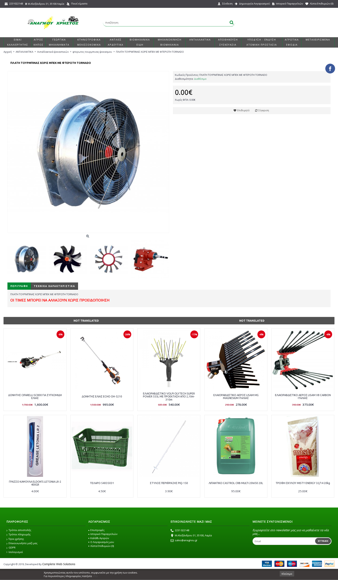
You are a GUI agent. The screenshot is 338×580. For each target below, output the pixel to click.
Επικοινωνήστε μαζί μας (23, 543)
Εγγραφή (323, 541)
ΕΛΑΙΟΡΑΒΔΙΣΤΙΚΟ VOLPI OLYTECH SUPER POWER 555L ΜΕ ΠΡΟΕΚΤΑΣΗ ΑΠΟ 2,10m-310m (169, 396)
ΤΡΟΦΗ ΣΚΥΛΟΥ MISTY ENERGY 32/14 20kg (303, 483)
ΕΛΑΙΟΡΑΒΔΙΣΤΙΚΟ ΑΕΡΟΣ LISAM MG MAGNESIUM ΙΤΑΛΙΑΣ (236, 397)
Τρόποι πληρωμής (20, 534)
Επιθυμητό (243, 110)
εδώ (95, 576)
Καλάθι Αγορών (99, 538)
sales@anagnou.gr (186, 540)
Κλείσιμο (287, 573)
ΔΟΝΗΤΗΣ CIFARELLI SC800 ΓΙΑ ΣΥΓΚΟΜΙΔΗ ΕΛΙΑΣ (35, 397)
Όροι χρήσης (16, 539)
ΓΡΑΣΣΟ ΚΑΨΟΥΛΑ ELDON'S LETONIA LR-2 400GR (35, 483)
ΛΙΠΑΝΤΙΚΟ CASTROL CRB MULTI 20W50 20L (236, 483)
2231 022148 (182, 530)
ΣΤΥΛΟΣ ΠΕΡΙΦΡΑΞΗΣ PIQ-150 (169, 483)
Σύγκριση (263, 110)
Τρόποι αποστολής (20, 530)
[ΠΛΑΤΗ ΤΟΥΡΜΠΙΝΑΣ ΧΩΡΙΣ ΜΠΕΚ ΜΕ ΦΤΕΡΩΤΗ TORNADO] (88, 152)
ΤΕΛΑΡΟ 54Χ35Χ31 (102, 483)
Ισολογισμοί (16, 552)
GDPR (12, 547)
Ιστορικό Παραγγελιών (103, 534)
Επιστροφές (97, 530)
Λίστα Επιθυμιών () (102, 546)
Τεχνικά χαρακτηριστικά (54, 286)
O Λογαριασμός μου (102, 542)
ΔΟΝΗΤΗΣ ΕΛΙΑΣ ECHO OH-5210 (102, 396)
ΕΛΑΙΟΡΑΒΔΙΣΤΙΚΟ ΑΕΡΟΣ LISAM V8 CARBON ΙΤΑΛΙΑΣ (303, 397)
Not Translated (86, 320)
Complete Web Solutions (58, 564)
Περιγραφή (19, 286)
